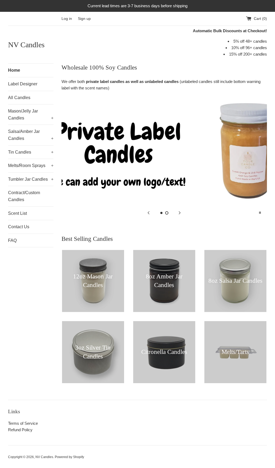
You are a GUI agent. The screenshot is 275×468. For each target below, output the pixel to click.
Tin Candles (30, 152)
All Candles (19, 97)
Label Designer (22, 84)
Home (14, 70)
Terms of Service (23, 423)
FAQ (12, 240)
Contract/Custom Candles (24, 196)
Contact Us (18, 226)
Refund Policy (20, 429)
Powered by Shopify (69, 457)
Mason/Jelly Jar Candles (30, 114)
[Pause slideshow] (260, 213)
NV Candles (26, 45)
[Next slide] (180, 213)
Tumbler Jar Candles (30, 179)
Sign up (84, 19)
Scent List (17, 213)
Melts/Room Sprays (30, 165)
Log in (66, 19)
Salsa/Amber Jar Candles (30, 135)
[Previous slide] (148, 213)
